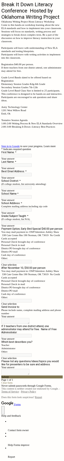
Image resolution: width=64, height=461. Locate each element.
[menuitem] (35, 426)
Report (38, 397)
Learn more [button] (50, 146)
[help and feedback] (3, 410)
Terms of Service (10, 391)
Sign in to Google (10, 146)
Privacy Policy (28, 391)
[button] (32, 264)
